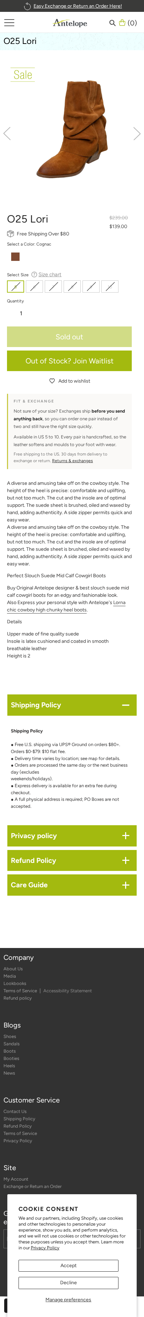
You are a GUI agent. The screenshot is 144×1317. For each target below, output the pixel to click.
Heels (9, 1065)
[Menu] (9, 22)
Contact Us (15, 1111)
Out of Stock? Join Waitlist (70, 360)
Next (137, 133)
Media (9, 976)
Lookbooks (14, 983)
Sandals (11, 1043)
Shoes (9, 1036)
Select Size (34, 274)
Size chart (50, 274)
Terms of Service (20, 990)
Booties (11, 1058)
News (9, 1073)
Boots (9, 1051)
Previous (6, 133)
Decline (68, 1283)
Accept (68, 1266)
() (132, 22)
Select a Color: (29, 244)
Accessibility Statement (67, 990)
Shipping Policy (19, 1118)
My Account (15, 1179)
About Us (13, 968)
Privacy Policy (45, 1247)
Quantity (15, 300)
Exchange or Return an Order (32, 1186)
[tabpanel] (72, 129)
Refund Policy (17, 1126)
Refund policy (17, 998)
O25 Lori (20, 41)
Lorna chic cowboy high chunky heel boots (66, 606)
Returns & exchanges (72, 460)
